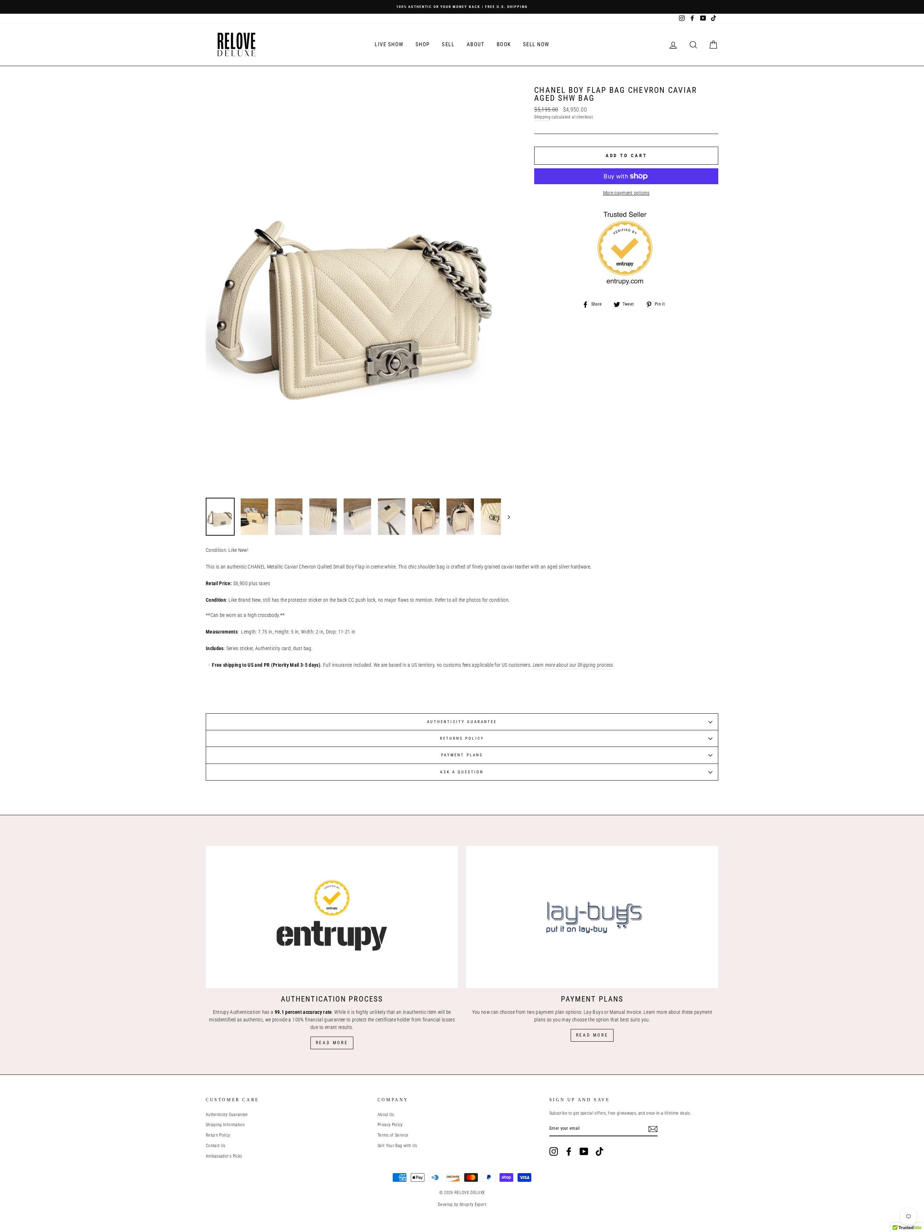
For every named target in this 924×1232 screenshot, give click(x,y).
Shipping (542, 117)
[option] (462, 7)
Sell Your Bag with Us (397, 1145)
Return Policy (218, 1135)
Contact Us (216, 1145)
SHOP (422, 44)
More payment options (626, 193)
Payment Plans (462, 755)
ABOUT (476, 44)
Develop (445, 1204)
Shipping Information (225, 1124)
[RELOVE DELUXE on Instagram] (553, 1151)
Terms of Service (393, 1135)
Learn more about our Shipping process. (573, 665)
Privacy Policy (390, 1124)
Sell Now (536, 44)
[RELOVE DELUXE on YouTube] (584, 1151)
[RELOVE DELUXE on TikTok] (599, 1151)
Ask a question (462, 772)
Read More (332, 1042)
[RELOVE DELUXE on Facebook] (569, 1151)
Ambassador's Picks (224, 1156)
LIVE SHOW (389, 44)
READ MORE (592, 1035)
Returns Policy (462, 738)
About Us (386, 1114)
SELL (448, 44)
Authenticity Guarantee (462, 721)
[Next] (505, 517)
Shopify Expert (472, 1204)
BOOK (504, 44)
